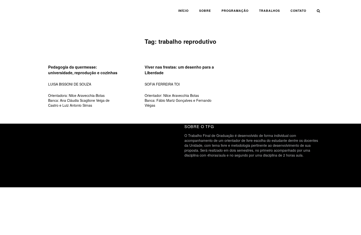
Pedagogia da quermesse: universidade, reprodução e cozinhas (82, 69)
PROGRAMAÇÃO (235, 10)
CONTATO (298, 10)
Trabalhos (269, 10)
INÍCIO (183, 10)
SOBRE (205, 10)
